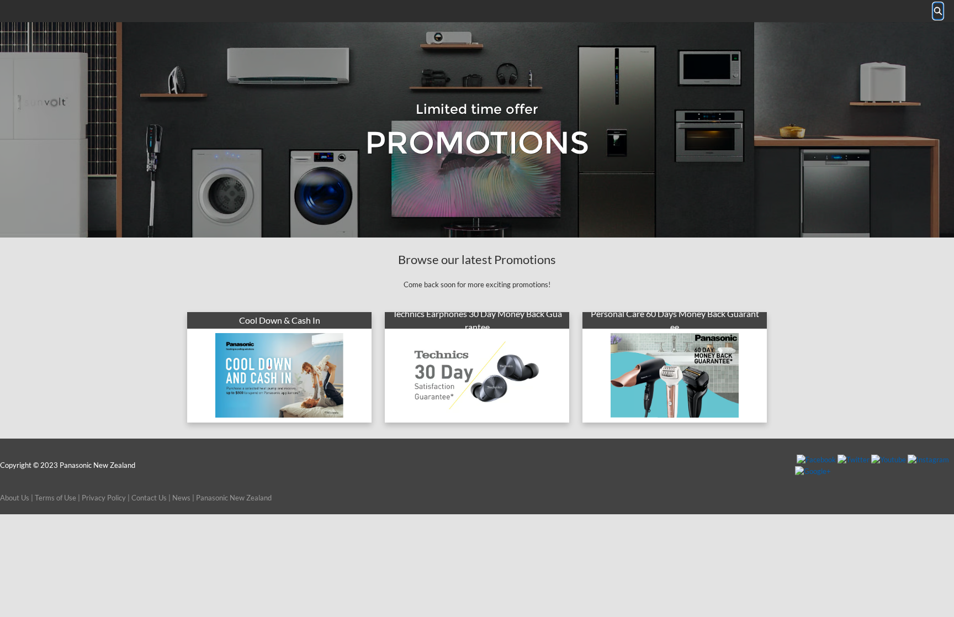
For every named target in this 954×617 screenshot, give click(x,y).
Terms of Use (55, 497)
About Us (14, 497)
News (181, 497)
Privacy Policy (104, 497)
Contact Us (149, 497)
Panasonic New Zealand (234, 497)
